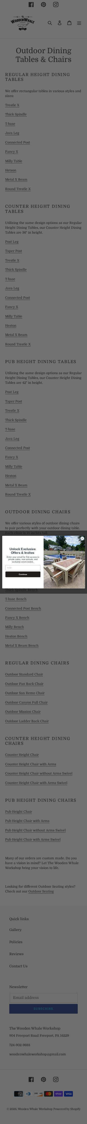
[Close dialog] (82, 538)
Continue (23, 574)
